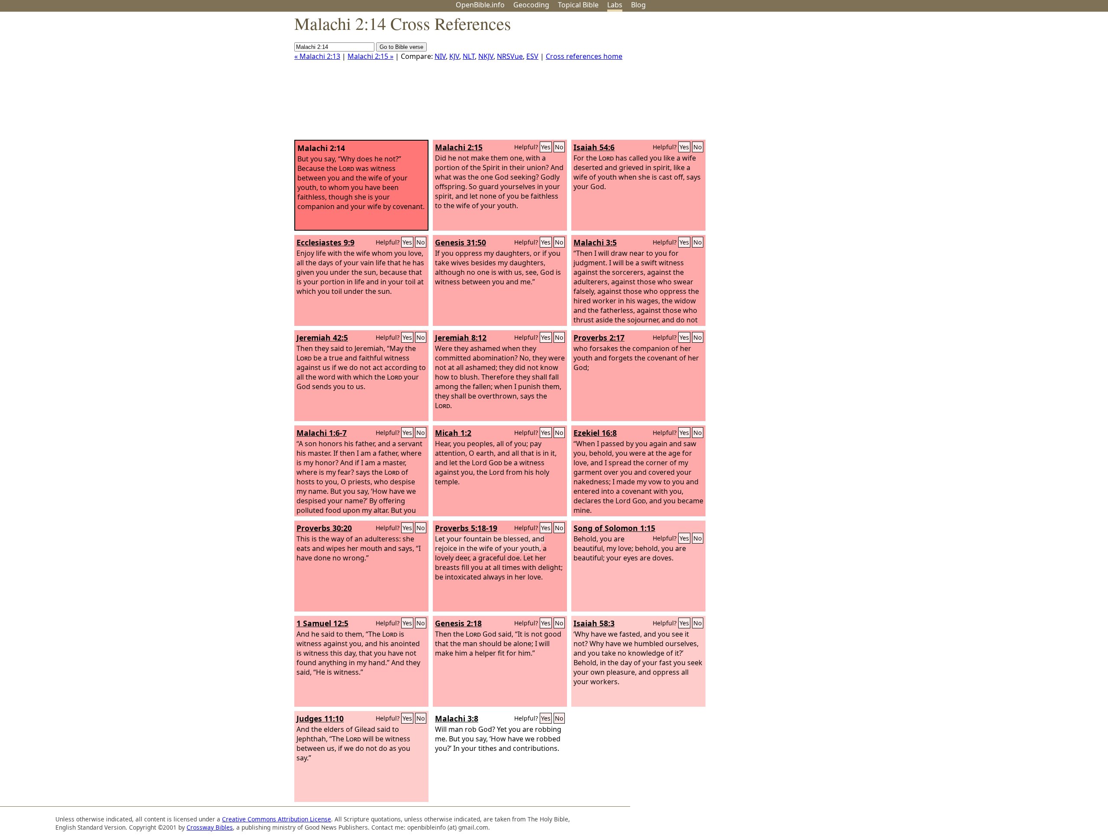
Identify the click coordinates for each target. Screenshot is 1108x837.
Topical (578, 5)
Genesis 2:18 (458, 623)
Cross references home (584, 56)
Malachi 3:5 (595, 242)
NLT (469, 56)
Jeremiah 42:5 (322, 337)
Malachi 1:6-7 (321, 433)
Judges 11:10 (320, 718)
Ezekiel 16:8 (595, 433)
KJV (454, 56)
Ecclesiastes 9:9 (325, 242)
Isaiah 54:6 (594, 147)
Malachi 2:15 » (370, 56)
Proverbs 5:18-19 (466, 528)
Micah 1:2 (453, 433)
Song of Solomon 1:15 (614, 528)
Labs (614, 5)
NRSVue (510, 56)
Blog (638, 5)
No (559, 147)
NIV (440, 56)
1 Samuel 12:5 (322, 623)
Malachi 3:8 (456, 718)
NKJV (485, 56)
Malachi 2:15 (459, 147)
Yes (546, 147)
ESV (532, 56)
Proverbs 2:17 (599, 337)
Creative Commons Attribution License (276, 819)
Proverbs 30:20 (324, 528)
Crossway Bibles (210, 827)
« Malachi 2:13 (317, 56)
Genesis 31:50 (460, 242)
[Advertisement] (1020, 79)
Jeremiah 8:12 (460, 337)
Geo (531, 5)
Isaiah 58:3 (594, 623)
